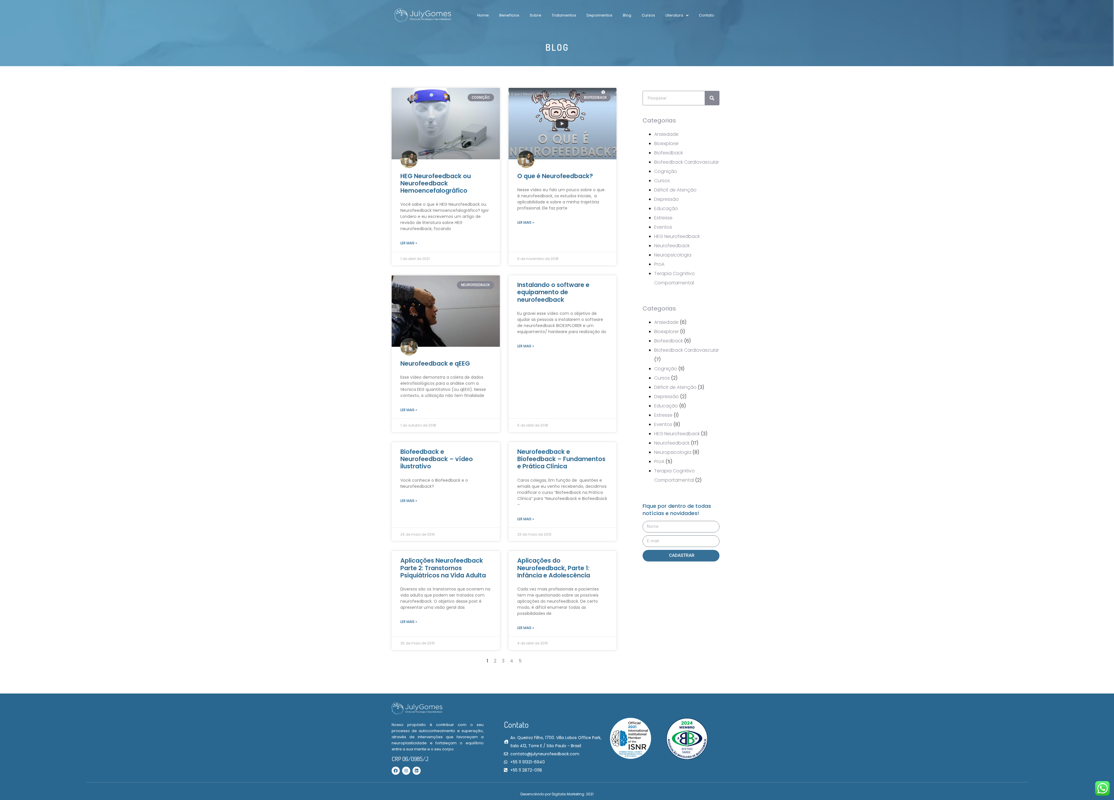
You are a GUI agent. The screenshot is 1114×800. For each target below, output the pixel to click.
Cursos (648, 15)
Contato (706, 15)
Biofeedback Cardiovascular (686, 162)
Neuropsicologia (672, 255)
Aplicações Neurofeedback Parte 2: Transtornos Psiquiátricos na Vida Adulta (443, 567)
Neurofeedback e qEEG (435, 363)
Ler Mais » (408, 243)
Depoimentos (599, 15)
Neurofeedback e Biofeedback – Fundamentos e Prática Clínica (561, 458)
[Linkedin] (417, 771)
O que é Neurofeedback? (555, 176)
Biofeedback (668, 152)
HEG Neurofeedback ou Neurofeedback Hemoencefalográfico (435, 183)
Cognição (665, 171)
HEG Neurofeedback (677, 236)
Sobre (535, 15)
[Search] (712, 98)
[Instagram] (406, 771)
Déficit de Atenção (675, 190)
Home (483, 15)
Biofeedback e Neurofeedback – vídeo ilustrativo (436, 458)
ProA (659, 264)
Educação (666, 208)
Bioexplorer (666, 143)
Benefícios (509, 15)
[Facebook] (396, 771)
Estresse (663, 217)
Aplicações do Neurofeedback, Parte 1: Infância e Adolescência (553, 567)
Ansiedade (666, 134)
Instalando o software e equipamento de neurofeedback (553, 292)
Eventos (663, 227)
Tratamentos (564, 15)
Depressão (666, 199)
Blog (627, 15)
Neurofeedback (672, 245)
